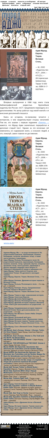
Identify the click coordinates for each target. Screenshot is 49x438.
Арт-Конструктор (42, 429)
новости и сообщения (26, 1)
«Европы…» (43, 122)
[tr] (43, 7)
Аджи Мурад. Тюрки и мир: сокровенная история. (24, 295)
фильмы (5, 5)
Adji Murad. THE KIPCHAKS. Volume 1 (18, 339)
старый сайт (25, 5)
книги (18, 3)
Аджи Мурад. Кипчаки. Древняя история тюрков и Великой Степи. (24, 281)
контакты (14, 5)
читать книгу (9, 243)
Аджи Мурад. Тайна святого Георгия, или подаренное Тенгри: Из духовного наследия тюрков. (21, 273)
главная (3, 1)
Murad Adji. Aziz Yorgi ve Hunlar (16, 393)
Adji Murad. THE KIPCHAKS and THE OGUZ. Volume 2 (24, 343)
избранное (26, 3)
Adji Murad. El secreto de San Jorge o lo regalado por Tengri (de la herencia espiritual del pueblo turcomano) (24, 362)
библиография (8, 3)
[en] (35, 7)
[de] (39, 7)
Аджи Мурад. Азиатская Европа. (17, 297)
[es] (47, 7)
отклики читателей (40, 3)
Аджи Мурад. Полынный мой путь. (17, 317)
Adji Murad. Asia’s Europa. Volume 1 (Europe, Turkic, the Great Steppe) (24, 331)
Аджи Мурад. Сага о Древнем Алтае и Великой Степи (22, 403)
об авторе (41, 1)
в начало (12, 1)
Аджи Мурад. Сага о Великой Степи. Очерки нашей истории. (24, 327)
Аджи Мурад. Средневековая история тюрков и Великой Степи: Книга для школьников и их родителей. (23, 310)
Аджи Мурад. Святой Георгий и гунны (19, 384)
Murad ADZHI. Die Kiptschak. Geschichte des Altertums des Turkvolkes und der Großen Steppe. (23, 348)
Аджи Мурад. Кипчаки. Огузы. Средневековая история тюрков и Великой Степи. (22, 288)
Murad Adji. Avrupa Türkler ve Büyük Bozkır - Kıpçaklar (21, 368)
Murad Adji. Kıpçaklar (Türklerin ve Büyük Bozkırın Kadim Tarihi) (23, 398)
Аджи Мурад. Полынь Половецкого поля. (20, 284)
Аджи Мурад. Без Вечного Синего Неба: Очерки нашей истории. (23, 314)
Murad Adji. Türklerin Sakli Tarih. (16, 378)
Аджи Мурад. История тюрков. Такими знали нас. (23, 321)
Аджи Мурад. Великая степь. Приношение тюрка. (23, 319)
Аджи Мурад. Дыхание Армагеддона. (18, 299)
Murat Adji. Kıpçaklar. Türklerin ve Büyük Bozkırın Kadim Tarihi (23, 386)
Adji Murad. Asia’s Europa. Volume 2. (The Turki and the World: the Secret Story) (24, 337)
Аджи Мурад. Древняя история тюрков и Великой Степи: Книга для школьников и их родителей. (24, 303)
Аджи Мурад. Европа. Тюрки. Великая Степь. (22, 276)
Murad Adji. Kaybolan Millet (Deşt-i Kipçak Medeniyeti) (20, 372)
